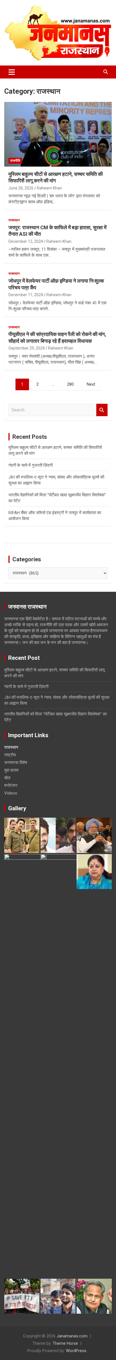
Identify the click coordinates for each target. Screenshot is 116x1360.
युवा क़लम (11, 770)
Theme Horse (65, 1343)
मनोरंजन (10, 785)
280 (70, 384)
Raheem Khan (49, 188)
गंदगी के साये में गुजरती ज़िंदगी (30, 465)
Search (102, 410)
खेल (7, 777)
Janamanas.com (72, 1336)
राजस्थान (14, 220)
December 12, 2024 (25, 241)
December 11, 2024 (25, 294)
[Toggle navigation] (11, 72)
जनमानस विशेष (15, 762)
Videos (10, 793)
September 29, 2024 (26, 348)
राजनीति (15, 161)
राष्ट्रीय (10, 755)
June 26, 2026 (21, 188)
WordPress (76, 1350)
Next (91, 384)
